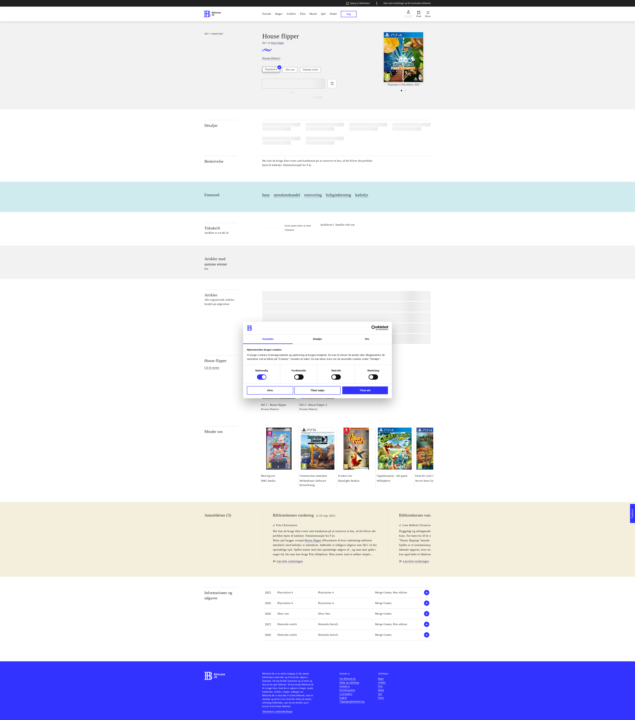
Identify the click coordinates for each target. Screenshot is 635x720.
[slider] (403, 59)
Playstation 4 (271, 69)
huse (266, 195)
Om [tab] (367, 339)
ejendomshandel (287, 195)
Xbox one (290, 69)
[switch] (299, 377)
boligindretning (338, 195)
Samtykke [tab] (268, 339)
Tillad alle (365, 390)
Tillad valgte (317, 390)
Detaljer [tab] (317, 339)
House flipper (215, 361)
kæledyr (361, 195)
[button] (346, 592)
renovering (313, 195)
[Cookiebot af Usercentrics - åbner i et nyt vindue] (373, 327)
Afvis (270, 390)
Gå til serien (211, 367)
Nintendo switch (310, 69)
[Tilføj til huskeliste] (332, 83)
